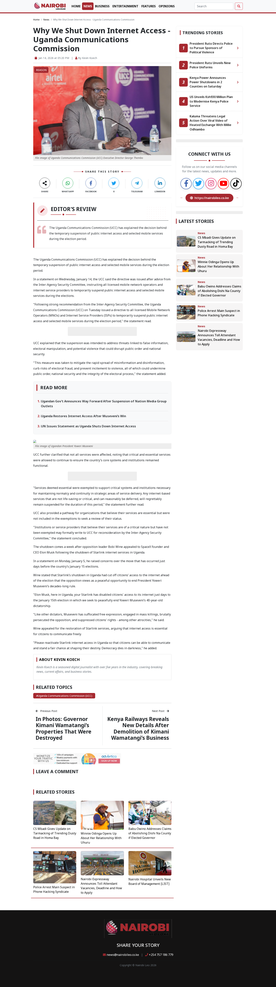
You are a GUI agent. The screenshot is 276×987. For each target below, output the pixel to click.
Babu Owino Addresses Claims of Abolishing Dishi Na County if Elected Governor (149, 833)
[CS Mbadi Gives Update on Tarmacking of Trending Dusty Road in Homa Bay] (54, 812)
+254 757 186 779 (160, 955)
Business (102, 6)
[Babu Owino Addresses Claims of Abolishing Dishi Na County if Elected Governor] (149, 812)
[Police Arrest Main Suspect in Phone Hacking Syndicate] (54, 867)
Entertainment (125, 6)
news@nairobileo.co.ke (123, 955)
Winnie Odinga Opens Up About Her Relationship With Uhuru (101, 837)
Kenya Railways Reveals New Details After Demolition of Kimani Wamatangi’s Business (138, 728)
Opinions (167, 6)
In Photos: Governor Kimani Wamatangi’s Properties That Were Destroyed (63, 728)
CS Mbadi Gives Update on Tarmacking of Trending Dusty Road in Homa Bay (54, 833)
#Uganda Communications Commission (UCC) (64, 695)
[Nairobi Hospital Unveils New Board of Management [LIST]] (149, 863)
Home (76, 6)
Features (148, 6)
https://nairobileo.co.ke (212, 198)
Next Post (158, 711)
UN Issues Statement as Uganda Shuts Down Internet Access (88, 426)
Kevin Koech (89, 58)
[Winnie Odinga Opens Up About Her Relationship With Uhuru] (102, 815)
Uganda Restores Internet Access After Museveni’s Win (83, 416)
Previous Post (48, 711)
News (88, 6)
